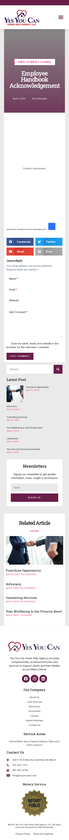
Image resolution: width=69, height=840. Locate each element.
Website (14, 300)
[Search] (58, 369)
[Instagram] (34, 679)
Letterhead (12, 438)
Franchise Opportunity (37, 387)
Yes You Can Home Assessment (23, 449)
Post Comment (20, 356)
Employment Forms (34, 62)
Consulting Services (17, 417)
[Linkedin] (43, 679)
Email (13, 289)
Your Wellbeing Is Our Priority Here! (25, 427)
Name (13, 278)
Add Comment (18, 312)
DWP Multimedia (45, 827)
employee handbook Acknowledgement (26, 229)
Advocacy (12, 406)
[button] (61, 17)
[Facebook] (26, 679)
